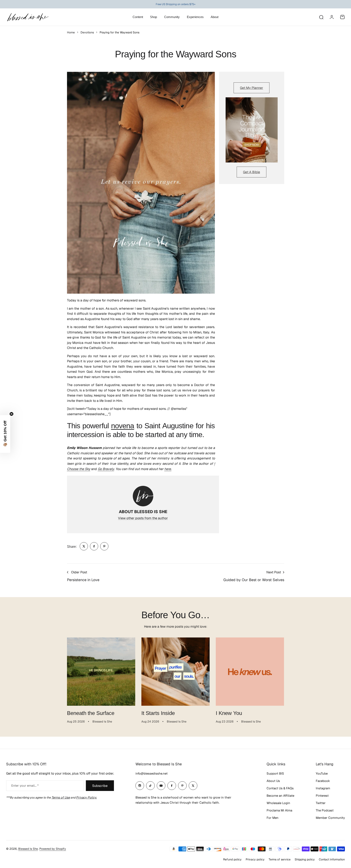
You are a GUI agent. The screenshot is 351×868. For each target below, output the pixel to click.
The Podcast (325, 810)
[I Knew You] (250, 671)
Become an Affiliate (280, 796)
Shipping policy (305, 859)
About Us (273, 781)
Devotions (87, 32)
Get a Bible (251, 172)
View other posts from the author (143, 518)
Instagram (323, 788)
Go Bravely (106, 469)
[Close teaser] (11, 414)
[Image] (252, 129)
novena (122, 426)
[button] (5, 434)
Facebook (323, 781)
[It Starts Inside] (175, 671)
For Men (272, 818)
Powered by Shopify (52, 849)
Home (71, 32)
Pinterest (322, 796)
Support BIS (275, 773)
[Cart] (342, 17)
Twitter (321, 803)
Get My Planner (251, 88)
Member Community (330, 818)
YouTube (322, 773)
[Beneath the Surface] (101, 671)
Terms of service (280, 859)
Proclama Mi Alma (279, 810)
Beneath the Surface (90, 713)
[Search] (321, 17)
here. (168, 469)
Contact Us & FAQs (280, 788)
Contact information (332, 859)
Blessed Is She (28, 849)
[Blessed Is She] (27, 17)
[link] (84, 546)
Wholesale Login (278, 803)
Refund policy (232, 859)
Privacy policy (255, 859)
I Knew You (229, 713)
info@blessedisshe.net (151, 773)
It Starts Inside (158, 713)
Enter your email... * (25, 785)
